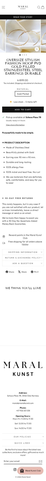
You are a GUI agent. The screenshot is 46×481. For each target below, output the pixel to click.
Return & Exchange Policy (23, 258)
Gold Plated (23, 93)
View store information (15, 125)
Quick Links (22, 443)
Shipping (18, 83)
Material (23, 89)
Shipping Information (23, 252)
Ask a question (23, 263)
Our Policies (22, 437)
